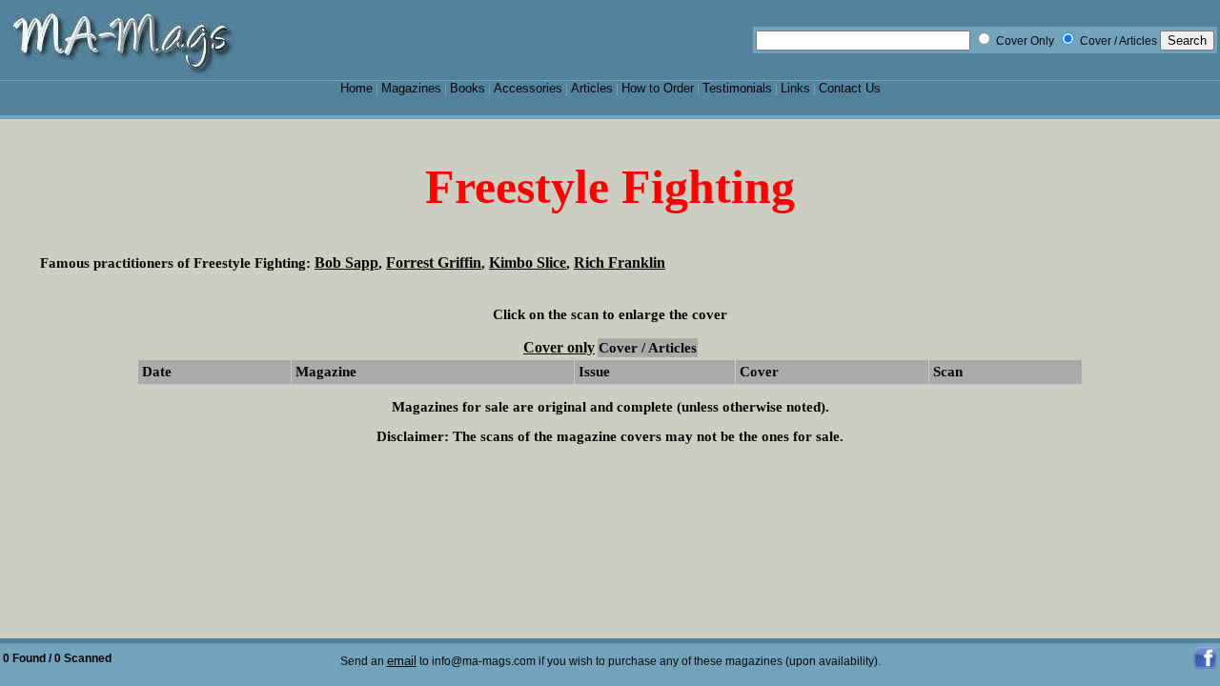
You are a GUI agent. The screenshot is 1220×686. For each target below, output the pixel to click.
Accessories (528, 88)
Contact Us (850, 88)
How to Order (657, 88)
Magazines (411, 88)
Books (467, 88)
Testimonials (737, 88)
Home (356, 88)
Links (795, 88)
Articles (592, 88)
